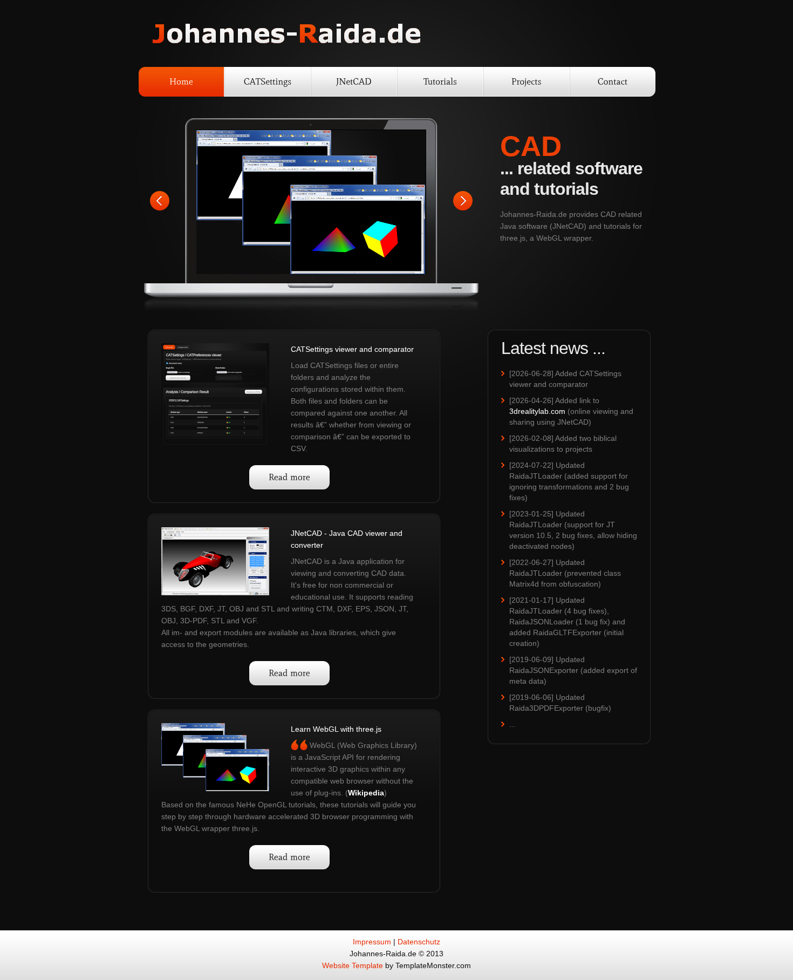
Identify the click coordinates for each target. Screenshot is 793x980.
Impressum (372, 941)
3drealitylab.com (537, 411)
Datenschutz (419, 941)
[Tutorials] (440, 82)
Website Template (352, 965)
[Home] (181, 82)
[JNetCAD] (353, 82)
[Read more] (289, 477)
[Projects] (526, 82)
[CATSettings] (267, 82)
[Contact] (612, 82)
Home (286, 34)
